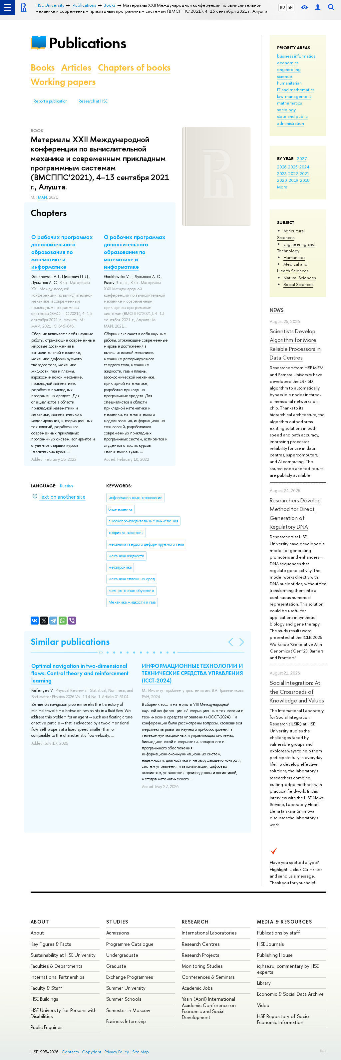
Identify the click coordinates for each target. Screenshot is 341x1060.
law (280, 96)
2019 (293, 180)
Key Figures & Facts (51, 944)
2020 (282, 180)
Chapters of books (134, 67)
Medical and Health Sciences (292, 267)
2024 (304, 167)
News (277, 310)
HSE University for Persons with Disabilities (64, 1013)
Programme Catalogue (130, 944)
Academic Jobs (197, 988)
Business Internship (126, 1021)
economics (287, 63)
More (282, 187)
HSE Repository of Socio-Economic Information (284, 1019)
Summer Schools (123, 999)
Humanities (294, 257)
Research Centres (200, 944)
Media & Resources (284, 922)
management (298, 96)
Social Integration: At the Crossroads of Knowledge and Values (297, 691)
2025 (293, 167)
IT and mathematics (295, 90)
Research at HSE (93, 101)
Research (195, 922)
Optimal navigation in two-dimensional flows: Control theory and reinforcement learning (80, 673)
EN (290, 7)
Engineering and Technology (296, 247)
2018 (305, 180)
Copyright (91, 1052)
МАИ (42, 197)
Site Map (140, 1052)
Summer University (126, 988)
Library (264, 983)
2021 (304, 173)
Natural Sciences (299, 278)
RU (282, 7)
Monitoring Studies (202, 966)
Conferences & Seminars (208, 977)
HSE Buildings (44, 999)
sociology (286, 110)
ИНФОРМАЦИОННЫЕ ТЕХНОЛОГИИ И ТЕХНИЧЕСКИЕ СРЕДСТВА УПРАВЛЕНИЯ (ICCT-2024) (192, 673)
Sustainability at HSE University (63, 955)
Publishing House (275, 955)
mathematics (289, 103)
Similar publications (70, 642)
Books (43, 67)
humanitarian (289, 83)
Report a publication (51, 101)
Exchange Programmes (129, 977)
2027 (302, 158)
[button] (101, 652)
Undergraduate (122, 955)
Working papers (63, 82)
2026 (281, 167)
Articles (76, 67)
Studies (117, 922)
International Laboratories (209, 932)
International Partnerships (57, 977)
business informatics (296, 56)
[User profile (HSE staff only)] (318, 7)
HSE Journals (270, 944)
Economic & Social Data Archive (290, 994)
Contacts (70, 1052)
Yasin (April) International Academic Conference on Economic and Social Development (209, 1008)
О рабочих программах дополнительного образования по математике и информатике (62, 251)
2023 (282, 173)
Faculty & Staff (46, 988)
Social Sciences (298, 284)
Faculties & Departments (56, 966)
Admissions (117, 932)
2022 (293, 173)
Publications (87, 43)
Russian (66, 486)
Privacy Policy (117, 1052)
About (40, 922)
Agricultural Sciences (291, 234)
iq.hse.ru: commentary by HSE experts (288, 969)
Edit (323, 1050)
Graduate (116, 966)
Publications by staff (278, 932)
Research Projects (200, 955)
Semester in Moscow (128, 1010)
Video (263, 1005)
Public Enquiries (46, 1027)
